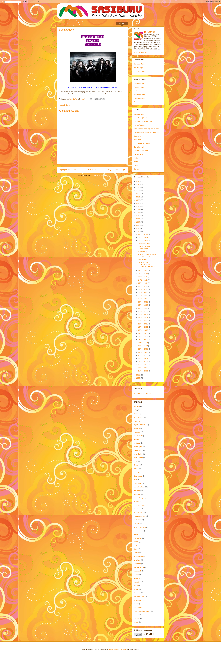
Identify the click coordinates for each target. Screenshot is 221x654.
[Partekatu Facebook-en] (101, 99)
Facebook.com (139, 98)
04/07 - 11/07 (143, 308)
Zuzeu (136, 165)
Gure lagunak (139, 505)
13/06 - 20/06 (143, 314)
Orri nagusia (92, 170)
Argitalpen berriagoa (67, 170)
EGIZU (136, 472)
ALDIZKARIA (138, 417)
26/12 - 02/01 (143, 234)
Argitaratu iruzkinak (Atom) (99, 175)
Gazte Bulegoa (139, 498)
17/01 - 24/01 (143, 371)
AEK (135, 410)
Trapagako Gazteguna (142, 611)
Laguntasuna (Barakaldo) (143, 121)
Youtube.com (138, 102)
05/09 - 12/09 (143, 305)
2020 (138, 200)
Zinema (136, 618)
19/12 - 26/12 (143, 237)
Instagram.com (139, 94)
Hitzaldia (137, 523)
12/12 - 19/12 (143, 240)
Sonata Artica (66, 29)
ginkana (137, 501)
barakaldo (137, 439)
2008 (138, 378)
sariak (136, 589)
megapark (137, 571)
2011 (138, 228)
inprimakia (137, 538)
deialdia (136, 465)
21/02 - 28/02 (143, 358)
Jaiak (136, 545)
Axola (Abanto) (139, 125)
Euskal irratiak (139, 147)
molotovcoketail (114, 649)
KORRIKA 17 (142, 251)
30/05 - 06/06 (143, 321)
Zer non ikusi (138, 154)
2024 (138, 187)
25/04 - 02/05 (143, 336)
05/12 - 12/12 (143, 270)
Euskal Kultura (139, 487)
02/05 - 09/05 (143, 333)
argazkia (137, 428)
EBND (136, 469)
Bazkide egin (138, 68)
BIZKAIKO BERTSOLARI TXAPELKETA (147, 255)
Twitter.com (138, 91)
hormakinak (138, 531)
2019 (138, 203)
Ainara (136, 414)
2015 (138, 216)
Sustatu (136, 169)
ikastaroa (137, 534)
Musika (136, 574)
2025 (138, 184)
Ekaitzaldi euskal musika (142, 143)
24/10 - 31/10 (143, 289)
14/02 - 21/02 (143, 361)
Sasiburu (137, 593)
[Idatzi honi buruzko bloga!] (97, 99)
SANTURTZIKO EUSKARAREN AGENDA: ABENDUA (146, 265)
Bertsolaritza (138, 458)
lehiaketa (137, 560)
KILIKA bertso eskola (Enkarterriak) (146, 129)
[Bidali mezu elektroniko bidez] (95, 99)
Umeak (136, 615)
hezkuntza (137, 520)
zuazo (136, 622)
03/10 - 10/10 (143, 299)
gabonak (137, 494)
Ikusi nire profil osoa (141, 52)
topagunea (138, 607)
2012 (138, 225)
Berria (136, 162)
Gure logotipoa (139, 71)
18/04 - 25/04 (143, 339)
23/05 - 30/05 (143, 324)
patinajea (137, 582)
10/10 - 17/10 (143, 296)
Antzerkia (137, 421)
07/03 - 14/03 (143, 352)
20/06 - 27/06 (143, 311)
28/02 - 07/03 (143, 355)
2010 (138, 231)
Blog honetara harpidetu (142, 393)
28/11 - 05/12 (143, 274)
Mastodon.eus (139, 83)
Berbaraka (137, 450)
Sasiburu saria (139, 596)
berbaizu (137, 443)
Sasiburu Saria (139, 64)
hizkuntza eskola (140, 527)
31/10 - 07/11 (143, 286)
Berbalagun (138, 447)
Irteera (136, 542)
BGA (135, 461)
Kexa (135, 549)
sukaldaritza (138, 600)
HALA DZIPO (138, 512)
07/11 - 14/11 (143, 283)
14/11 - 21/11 (143, 280)
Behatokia (137, 140)
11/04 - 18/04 (143, 343)
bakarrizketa (138, 436)
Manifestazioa (139, 567)
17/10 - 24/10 (143, 292)
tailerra (136, 604)
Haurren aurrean (140, 516)
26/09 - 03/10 (143, 302)
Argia (136, 158)
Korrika (136, 553)
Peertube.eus (139, 87)
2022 (138, 194)
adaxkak (137, 406)
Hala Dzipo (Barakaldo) (142, 118)
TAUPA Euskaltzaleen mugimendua (146, 132)
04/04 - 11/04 (143, 346)
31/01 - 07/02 (143, 368)
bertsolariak (138, 454)
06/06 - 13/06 (143, 317)
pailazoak (137, 578)
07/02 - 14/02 (143, 365)
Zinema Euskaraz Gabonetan (144, 247)
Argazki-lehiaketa (140, 425)
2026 (138, 181)
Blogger (123, 649)
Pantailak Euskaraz (141, 151)
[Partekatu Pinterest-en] (103, 99)
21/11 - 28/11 (143, 277)
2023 (138, 191)
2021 (138, 197)
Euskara (137, 490)
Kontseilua (137, 136)
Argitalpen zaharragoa (117, 170)
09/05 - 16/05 (143, 330)
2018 (138, 206)
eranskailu (137, 483)
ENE (135, 479)
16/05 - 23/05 (143, 327)
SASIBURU (151, 32)
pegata (136, 586)
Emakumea (138, 476)
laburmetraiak (139, 556)
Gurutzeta (137, 509)
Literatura (137, 564)
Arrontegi (137, 432)
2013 (138, 222)
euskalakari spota (144, 243)
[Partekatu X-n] (99, 99)
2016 (138, 213)
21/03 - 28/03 (143, 349)
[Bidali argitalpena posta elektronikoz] (90, 99)
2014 (138, 219)
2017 (138, 209)
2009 (138, 375)
